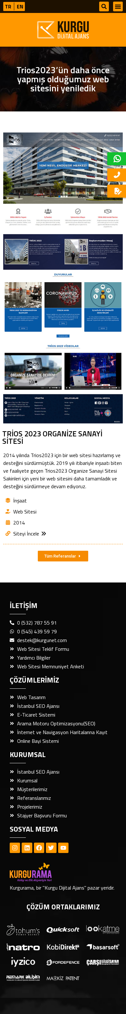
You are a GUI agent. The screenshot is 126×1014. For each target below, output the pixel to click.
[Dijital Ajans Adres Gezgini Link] (23, 929)
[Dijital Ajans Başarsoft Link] (103, 946)
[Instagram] (15, 848)
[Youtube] (63, 848)
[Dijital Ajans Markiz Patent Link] (62, 977)
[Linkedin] (27, 848)
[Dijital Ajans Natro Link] (23, 946)
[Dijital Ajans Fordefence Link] (63, 962)
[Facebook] (39, 848)
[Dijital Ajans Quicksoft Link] (63, 929)
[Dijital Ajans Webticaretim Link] (62, 946)
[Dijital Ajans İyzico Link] (23, 962)
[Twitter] (51, 848)
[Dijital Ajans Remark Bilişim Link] (23, 978)
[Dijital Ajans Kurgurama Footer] (42, 872)
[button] (104, 6)
